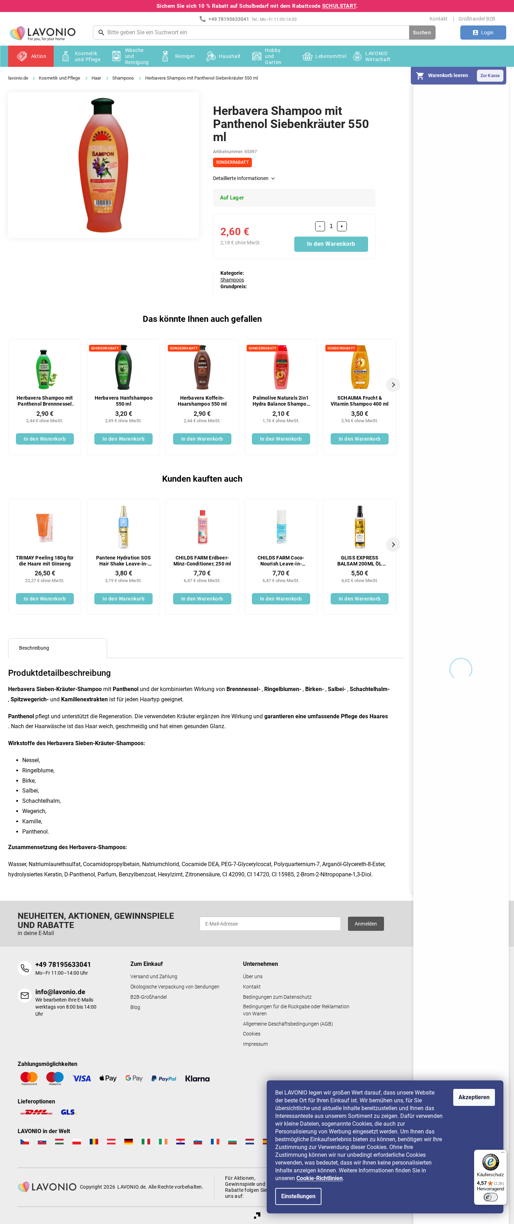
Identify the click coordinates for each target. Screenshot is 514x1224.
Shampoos (232, 280)
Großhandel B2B (477, 19)
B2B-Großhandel (148, 997)
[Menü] (502, 1154)
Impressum (255, 1044)
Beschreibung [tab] (34, 648)
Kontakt (439, 19)
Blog (135, 1007)
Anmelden (366, 924)
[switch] (491, 1197)
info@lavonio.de (60, 992)
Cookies (251, 1034)
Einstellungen (298, 1196)
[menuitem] (31, 56)
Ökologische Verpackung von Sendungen (174, 987)
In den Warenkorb (331, 243)
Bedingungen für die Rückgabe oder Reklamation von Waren (296, 1010)
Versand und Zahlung (153, 977)
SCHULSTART (339, 6)
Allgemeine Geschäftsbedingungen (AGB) (288, 1024)
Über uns (252, 977)
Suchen (422, 32)
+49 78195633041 (63, 965)
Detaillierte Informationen (240, 178)
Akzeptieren (474, 1097)
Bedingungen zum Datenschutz (277, 997)
